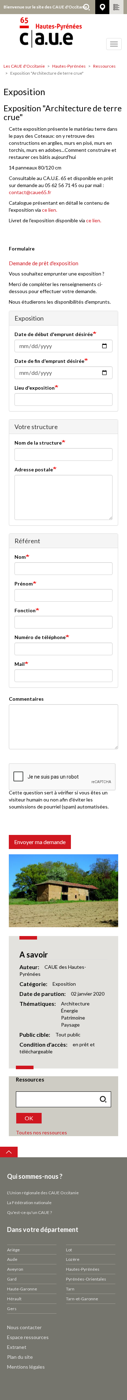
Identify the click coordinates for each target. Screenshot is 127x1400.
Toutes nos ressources (41, 1132)
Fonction (25, 610)
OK (29, 1118)
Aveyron (15, 1269)
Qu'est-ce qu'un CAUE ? (29, 1212)
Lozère (72, 1259)
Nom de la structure (38, 443)
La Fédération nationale (29, 1202)
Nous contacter (24, 1327)
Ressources (104, 66)
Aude (12, 1259)
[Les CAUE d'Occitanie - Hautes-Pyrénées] (63, 37)
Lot (69, 1249)
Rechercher (86, 7)
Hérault (14, 1298)
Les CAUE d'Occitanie (24, 66)
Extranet (16, 1347)
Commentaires (26, 699)
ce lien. (49, 210)
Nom (20, 557)
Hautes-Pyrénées (69, 66)
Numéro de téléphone (40, 637)
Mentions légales (26, 1367)
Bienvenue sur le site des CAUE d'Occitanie (45, 7)
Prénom (23, 584)
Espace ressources (28, 1337)
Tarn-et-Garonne (82, 1298)
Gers (12, 1308)
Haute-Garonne (22, 1288)
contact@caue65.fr (30, 192)
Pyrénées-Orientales (86, 1279)
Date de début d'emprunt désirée (53, 334)
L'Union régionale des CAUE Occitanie (43, 1192)
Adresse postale (33, 469)
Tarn (70, 1288)
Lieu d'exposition (34, 388)
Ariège (13, 1249)
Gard (12, 1279)
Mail (19, 664)
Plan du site (20, 1357)
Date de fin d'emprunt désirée (49, 361)
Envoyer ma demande (40, 841)
